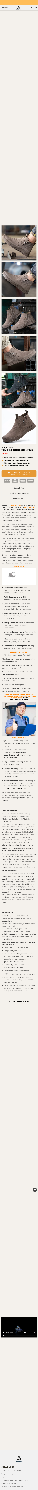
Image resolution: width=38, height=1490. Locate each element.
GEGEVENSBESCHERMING (10, 1483)
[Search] (32, 7)
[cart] (36, 7)
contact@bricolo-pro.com (15, 788)
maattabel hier (8, 681)
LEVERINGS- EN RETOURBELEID (12, 1487)
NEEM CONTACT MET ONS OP (11, 1470)
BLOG (3, 1477)
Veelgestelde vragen (8, 1474)
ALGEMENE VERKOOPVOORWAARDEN (15, 1480)
